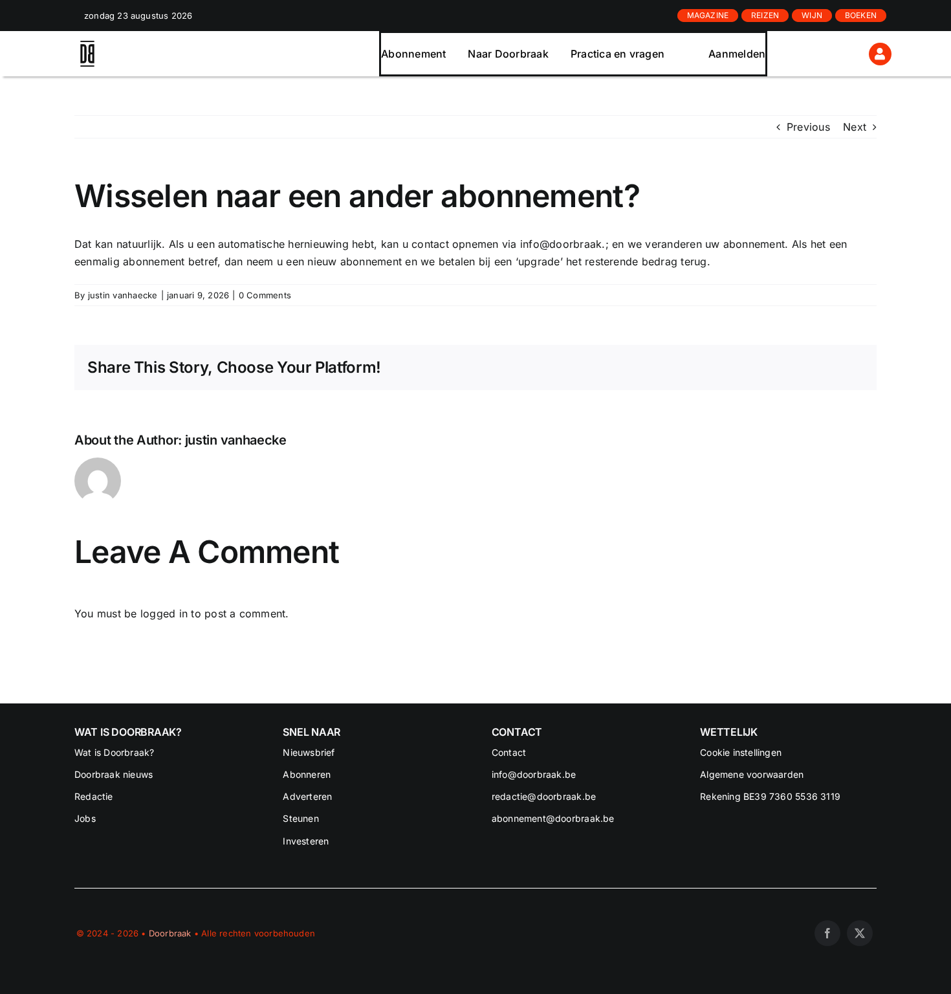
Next (854, 126)
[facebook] (827, 933)
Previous (808, 126)
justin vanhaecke (123, 295)
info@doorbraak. (563, 243)
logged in (164, 613)
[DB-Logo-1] (87, 45)
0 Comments (265, 295)
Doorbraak (170, 933)
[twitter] (860, 933)
